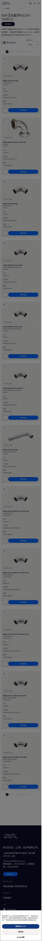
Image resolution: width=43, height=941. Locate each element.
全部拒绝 (20, 932)
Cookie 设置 (20, 937)
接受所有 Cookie (21, 926)
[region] (20, 925)
